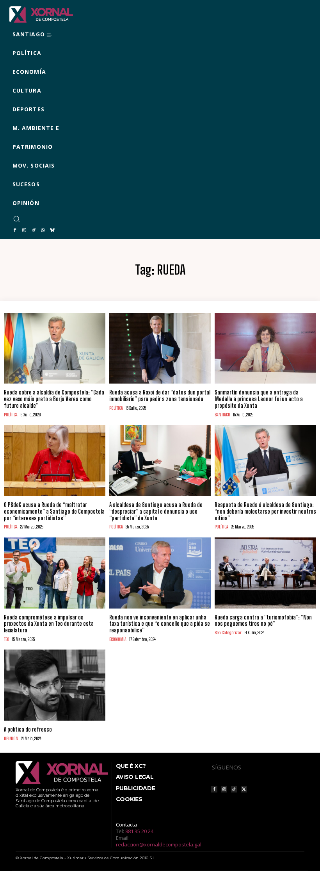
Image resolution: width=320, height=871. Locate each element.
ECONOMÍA (117, 639)
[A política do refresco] (54, 685)
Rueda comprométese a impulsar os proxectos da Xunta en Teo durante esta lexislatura (49, 624)
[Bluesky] (52, 230)
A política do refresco (28, 729)
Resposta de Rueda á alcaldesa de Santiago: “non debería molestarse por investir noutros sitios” (265, 511)
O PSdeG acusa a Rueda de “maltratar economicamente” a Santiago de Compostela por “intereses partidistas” (54, 511)
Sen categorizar (228, 632)
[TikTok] (33, 230)
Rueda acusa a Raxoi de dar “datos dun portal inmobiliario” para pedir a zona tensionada (159, 395)
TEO (6, 639)
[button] (16, 219)
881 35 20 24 (139, 831)
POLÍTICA (11, 414)
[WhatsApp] (43, 230)
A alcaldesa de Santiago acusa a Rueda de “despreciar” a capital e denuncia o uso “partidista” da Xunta (156, 511)
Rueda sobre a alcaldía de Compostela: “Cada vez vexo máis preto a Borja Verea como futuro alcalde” (54, 399)
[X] (244, 789)
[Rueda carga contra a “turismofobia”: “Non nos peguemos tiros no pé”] (265, 573)
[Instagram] (24, 230)
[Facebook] (15, 230)
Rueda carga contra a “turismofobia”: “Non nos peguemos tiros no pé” (263, 620)
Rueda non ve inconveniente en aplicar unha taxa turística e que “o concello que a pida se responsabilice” (159, 624)
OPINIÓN (11, 738)
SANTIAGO (222, 414)
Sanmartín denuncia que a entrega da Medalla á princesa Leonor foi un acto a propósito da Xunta (259, 399)
